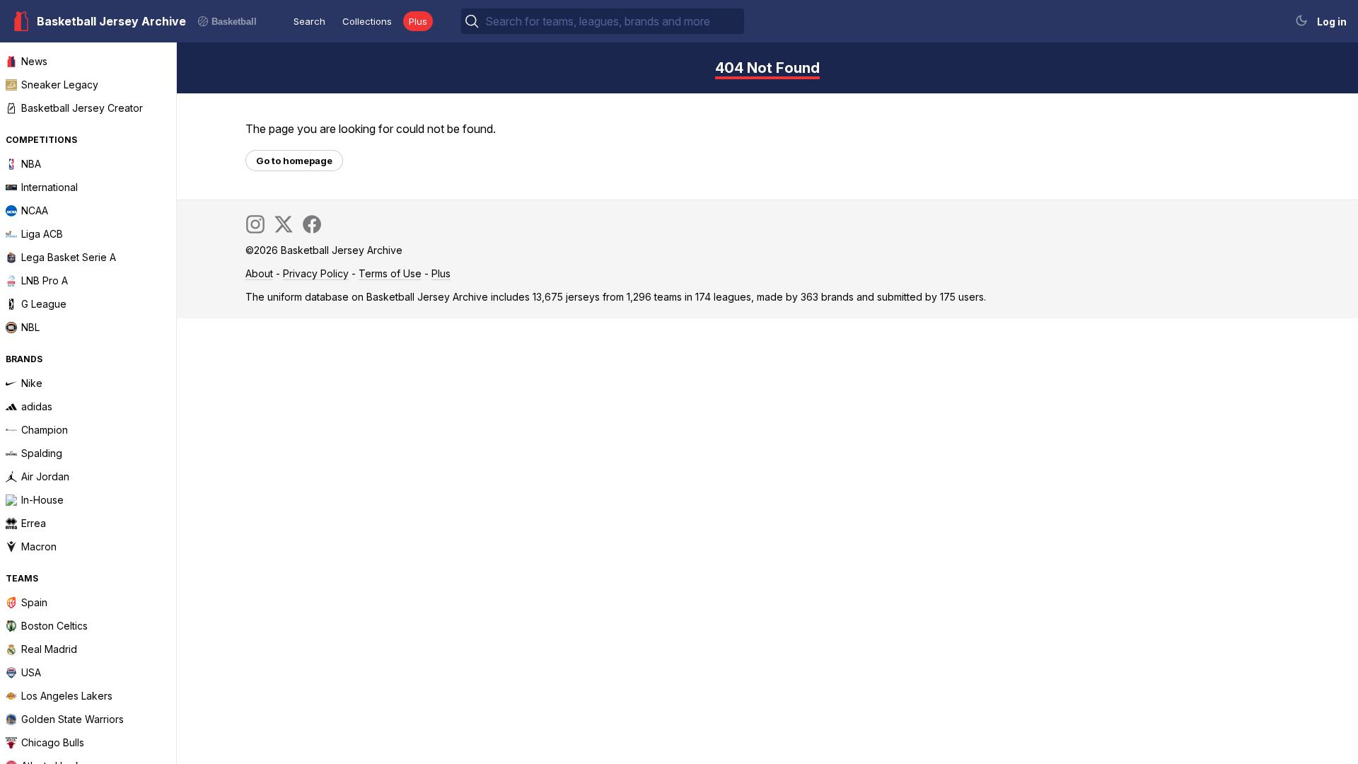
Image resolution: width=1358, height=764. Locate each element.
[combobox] (613, 21)
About (259, 273)
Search (309, 21)
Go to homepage (294, 160)
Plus (418, 21)
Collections (367, 21)
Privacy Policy (316, 273)
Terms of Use (390, 273)
